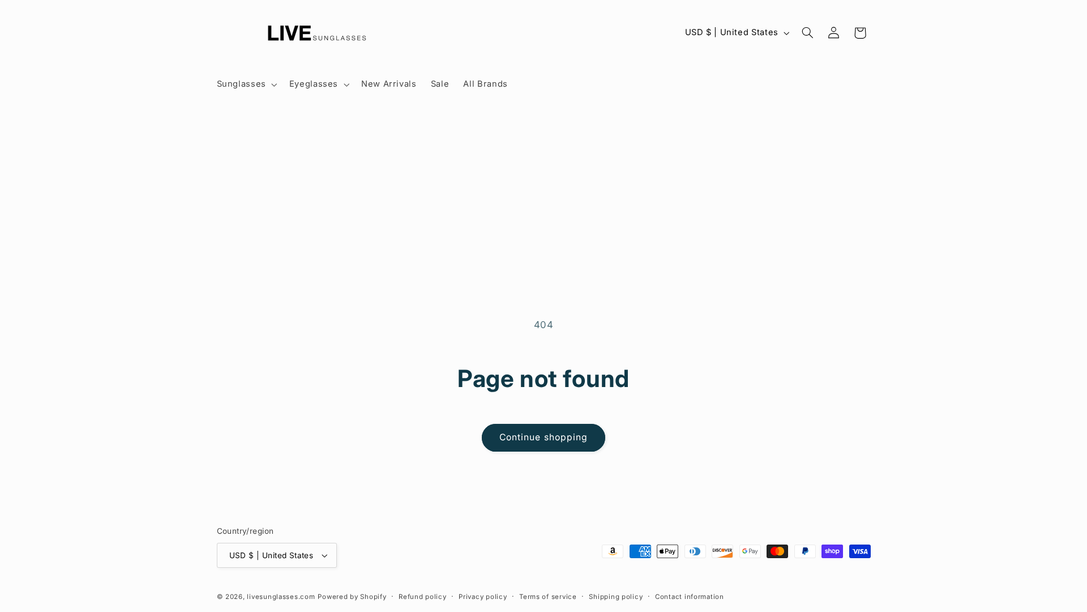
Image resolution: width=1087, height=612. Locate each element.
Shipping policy (616, 597)
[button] (245, 84)
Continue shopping (543, 437)
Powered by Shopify (352, 597)
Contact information (689, 597)
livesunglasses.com (281, 597)
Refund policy (423, 597)
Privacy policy (483, 597)
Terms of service (548, 597)
